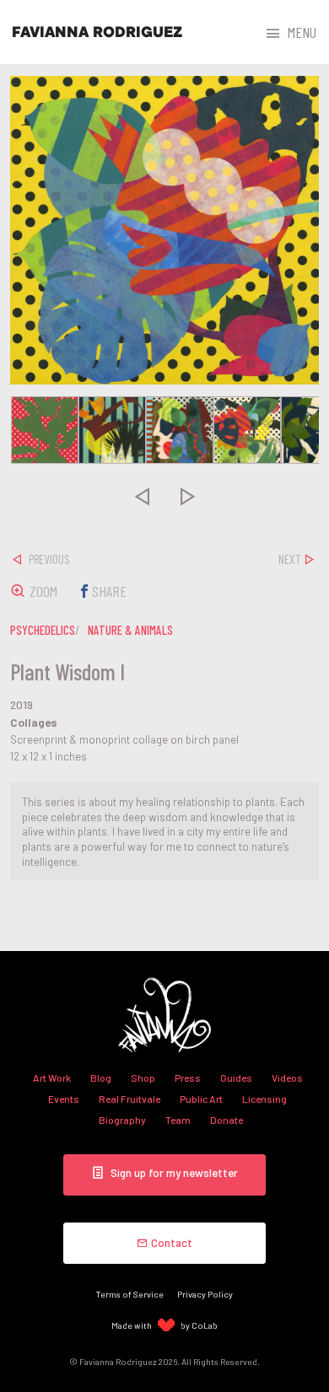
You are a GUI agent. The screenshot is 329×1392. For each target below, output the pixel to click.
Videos (287, 1077)
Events (63, 1098)
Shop (143, 1077)
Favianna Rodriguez (97, 32)
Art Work (52, 1077)
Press (188, 1077)
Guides (236, 1077)
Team (178, 1120)
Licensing (264, 1098)
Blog (100, 1077)
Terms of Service (130, 1293)
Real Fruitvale (129, 1098)
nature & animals (130, 629)
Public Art (201, 1098)
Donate (226, 1120)
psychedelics (42, 629)
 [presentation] (142, 497)
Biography (122, 1120)
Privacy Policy (205, 1293)
